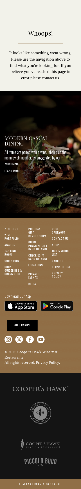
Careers (57, 261)
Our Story (11, 261)
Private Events (33, 275)
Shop (55, 245)
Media (32, 284)
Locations (35, 265)
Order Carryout (59, 230)
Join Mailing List (60, 253)
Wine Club (11, 229)
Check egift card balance (37, 257)
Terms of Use (61, 267)
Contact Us (60, 238)
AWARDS (9, 245)
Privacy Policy (57, 275)
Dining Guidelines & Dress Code (13, 270)
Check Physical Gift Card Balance (37, 245)
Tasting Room (10, 253)
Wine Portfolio (11, 237)
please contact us (44, 77)
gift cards (26, 325)
